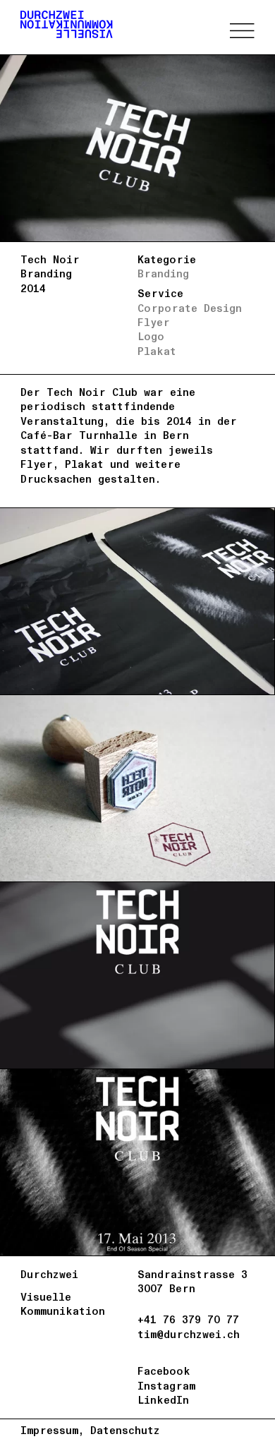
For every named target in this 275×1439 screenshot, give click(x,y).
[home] (66, 24)
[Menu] (242, 30)
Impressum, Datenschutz (90, 1430)
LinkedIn (163, 1400)
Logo (151, 336)
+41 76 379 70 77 (188, 1319)
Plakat (157, 351)
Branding (163, 273)
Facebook (164, 1371)
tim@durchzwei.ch (189, 1334)
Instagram (166, 1386)
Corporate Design (190, 308)
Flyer (154, 322)
